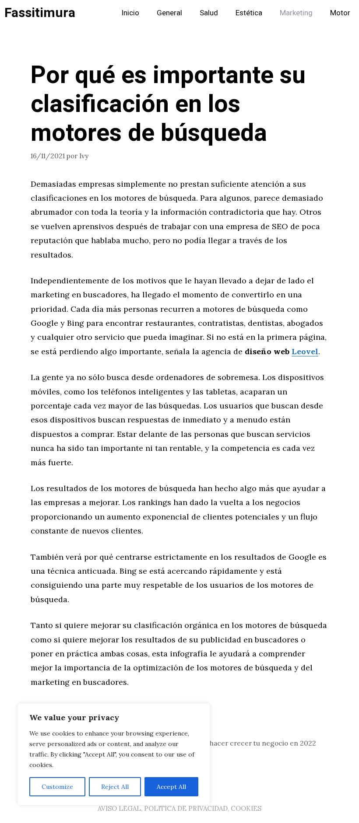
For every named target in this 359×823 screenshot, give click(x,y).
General (169, 12)
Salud (209, 12)
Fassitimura (39, 13)
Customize (57, 787)
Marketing (296, 12)
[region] (114, 754)
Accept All (171, 787)
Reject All (115, 787)
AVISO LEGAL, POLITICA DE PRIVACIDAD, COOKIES (179, 808)
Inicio (130, 12)
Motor (340, 12)
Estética (249, 12)
